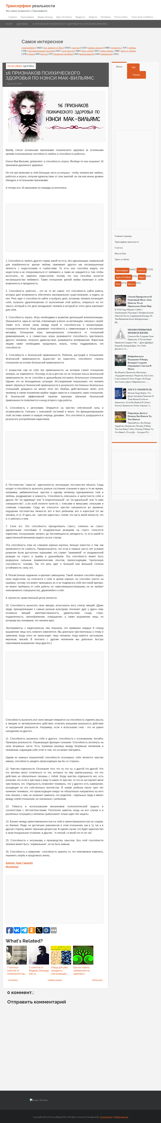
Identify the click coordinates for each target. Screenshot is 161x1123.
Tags (133, 67)
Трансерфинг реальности (127, 242)
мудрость (116, 47)
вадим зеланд (95, 47)
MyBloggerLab (121, 1117)
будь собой (87, 50)
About (119, 66)
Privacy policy (121, 17)
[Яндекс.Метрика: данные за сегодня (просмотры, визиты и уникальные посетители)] (39, 1100)
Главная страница (55, 980)
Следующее (13, 980)
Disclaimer (106, 17)
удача (31, 54)
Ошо (118, 284)
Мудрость (80, 17)
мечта (44, 54)
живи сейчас (107, 50)
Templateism (106, 1117)
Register (93, 17)
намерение (107, 54)
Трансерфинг (27, 17)
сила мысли (68, 50)
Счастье (119, 247)
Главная (12, 17)
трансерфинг (29, 47)
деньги (131, 284)
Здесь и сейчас (64, 17)
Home (9, 23)
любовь (132, 47)
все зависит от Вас (54, 47)
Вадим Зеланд (45, 17)
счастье (76, 47)
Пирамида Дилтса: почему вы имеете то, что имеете (140, 416)
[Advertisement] (54, 227)
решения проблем (63, 54)
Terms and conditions (142, 17)
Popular (136, 75)
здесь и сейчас (128, 50)
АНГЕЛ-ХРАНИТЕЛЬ (140, 389)
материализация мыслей (41, 50)
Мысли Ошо (120, 253)
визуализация (87, 54)
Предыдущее (97, 980)
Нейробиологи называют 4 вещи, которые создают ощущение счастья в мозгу (139, 362)
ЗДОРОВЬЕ (22, 23)
